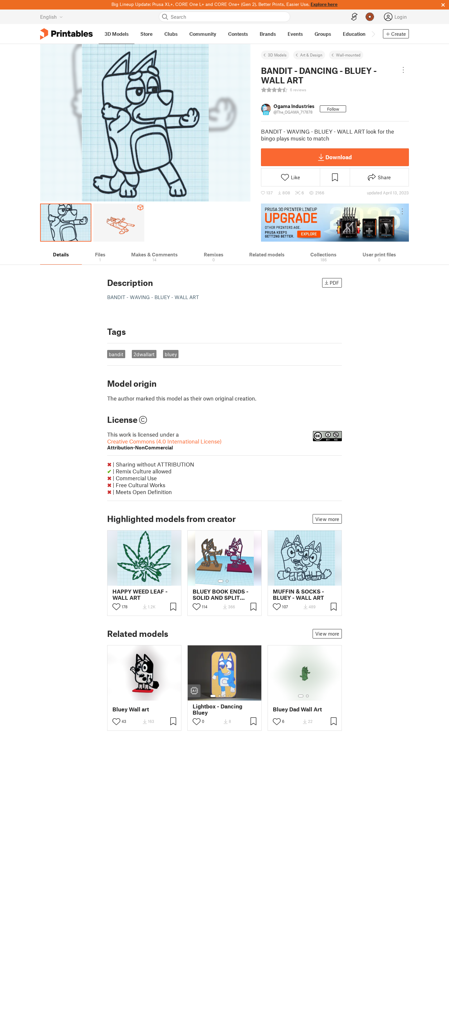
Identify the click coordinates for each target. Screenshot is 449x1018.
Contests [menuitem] (238, 34)
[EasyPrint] (354, 17)
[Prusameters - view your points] (370, 16)
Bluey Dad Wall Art (297, 709)
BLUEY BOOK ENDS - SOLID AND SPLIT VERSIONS (220, 594)
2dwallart (143, 354)
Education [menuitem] (354, 34)
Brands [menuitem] (268, 34)
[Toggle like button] (116, 607)
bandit (116, 354)
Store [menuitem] (146, 34)
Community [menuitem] (202, 34)
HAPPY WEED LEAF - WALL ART (140, 594)
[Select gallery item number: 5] (234, 696)
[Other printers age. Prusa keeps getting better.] (335, 223)
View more (327, 519)
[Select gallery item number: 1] (220, 581)
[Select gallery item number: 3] (225, 696)
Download (338, 157)
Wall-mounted (348, 55)
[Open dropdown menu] (403, 70)
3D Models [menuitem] (117, 34)
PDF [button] (334, 283)
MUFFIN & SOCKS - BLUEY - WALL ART (298, 594)
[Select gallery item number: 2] (227, 581)
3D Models (277, 55)
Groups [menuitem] (323, 34)
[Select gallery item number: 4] (230, 696)
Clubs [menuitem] (170, 34)
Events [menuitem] (295, 34)
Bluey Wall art (130, 709)
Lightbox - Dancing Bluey (217, 709)
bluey (171, 354)
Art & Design (311, 55)
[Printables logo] (66, 34)
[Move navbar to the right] (373, 34)
